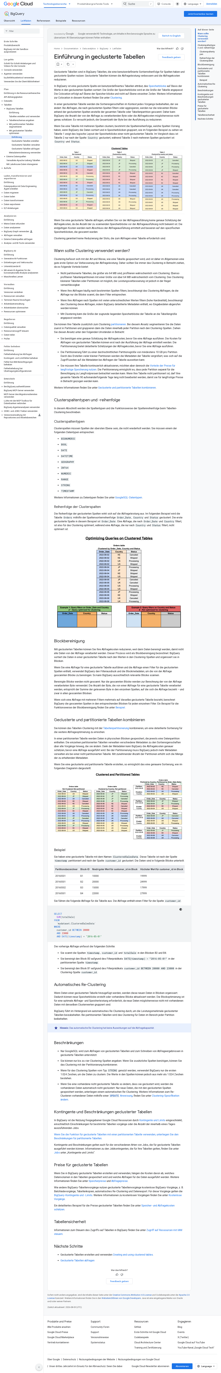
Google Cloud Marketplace (60, 1337)
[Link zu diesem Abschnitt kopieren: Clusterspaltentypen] (88, 422)
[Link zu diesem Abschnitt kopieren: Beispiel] (68, 850)
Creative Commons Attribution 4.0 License (132, 1295)
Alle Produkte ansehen (59, 1327)
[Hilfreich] (177, 48)
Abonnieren (182, 1366)
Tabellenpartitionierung (116, 728)
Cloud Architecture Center (147, 1342)
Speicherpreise (97, 1181)
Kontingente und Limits (152, 1120)
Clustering (116, 97)
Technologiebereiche (55, 3)
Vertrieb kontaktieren (58, 1342)
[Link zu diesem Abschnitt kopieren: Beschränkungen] (86, 1043)
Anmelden (211, 4)
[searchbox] (22, 31)
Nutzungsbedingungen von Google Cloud (139, 1359)
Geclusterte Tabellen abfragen (77, 1260)
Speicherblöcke (157, 86)
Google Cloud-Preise (57, 1332)
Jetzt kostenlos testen (200, 13)
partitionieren (118, 324)
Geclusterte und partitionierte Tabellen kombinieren (127, 387)
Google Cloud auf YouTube (191, 1342)
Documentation (71, 48)
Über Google (53, 1359)
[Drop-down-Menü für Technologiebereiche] (70, 4)
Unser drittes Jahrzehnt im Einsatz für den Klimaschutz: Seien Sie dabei (85, 1366)
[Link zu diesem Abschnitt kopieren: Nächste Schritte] (86, 1247)
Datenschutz (69, 1359)
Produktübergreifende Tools (93, 3)
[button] (21, 70)
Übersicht (9, 20)
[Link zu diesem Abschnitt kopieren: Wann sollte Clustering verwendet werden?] (133, 251)
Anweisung (121, 1095)
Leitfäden (26, 20)
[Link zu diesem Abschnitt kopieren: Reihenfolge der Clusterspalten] (104, 507)
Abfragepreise (119, 1181)
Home (57, 48)
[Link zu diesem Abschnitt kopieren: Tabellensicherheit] (89, 1222)
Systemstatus (98, 1342)
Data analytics (89, 48)
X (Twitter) (183, 1337)
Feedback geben (171, 57)
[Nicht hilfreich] (182, 48)
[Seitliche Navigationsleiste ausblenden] (39, 1367)
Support (95, 1332)
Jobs (57, 1152)
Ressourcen (78, 20)
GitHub (137, 1327)
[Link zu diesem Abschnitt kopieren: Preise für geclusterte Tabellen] (111, 1165)
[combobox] (138, 4)
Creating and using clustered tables (133, 1254)
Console (166, 3)
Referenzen (43, 20)
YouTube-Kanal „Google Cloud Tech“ (196, 1347)
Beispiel (120, 707)
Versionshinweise (100, 1337)
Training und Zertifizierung (147, 1347)
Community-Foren (100, 1327)
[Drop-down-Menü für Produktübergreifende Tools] (113, 4)
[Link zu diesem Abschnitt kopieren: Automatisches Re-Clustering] (109, 985)
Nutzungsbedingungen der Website (97, 1359)
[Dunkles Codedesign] (180, 909)
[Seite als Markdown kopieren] (68, 64)
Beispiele (61, 20)
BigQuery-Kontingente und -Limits (73, 1195)
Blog (180, 1327)
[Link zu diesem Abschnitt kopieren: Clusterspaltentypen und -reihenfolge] (123, 400)
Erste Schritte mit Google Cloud (150, 1332)
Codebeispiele (141, 1337)
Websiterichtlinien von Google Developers (121, 1298)
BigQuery (17, 14)
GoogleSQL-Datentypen (128, 497)
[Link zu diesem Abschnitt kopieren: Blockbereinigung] (88, 641)
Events (181, 1332)
